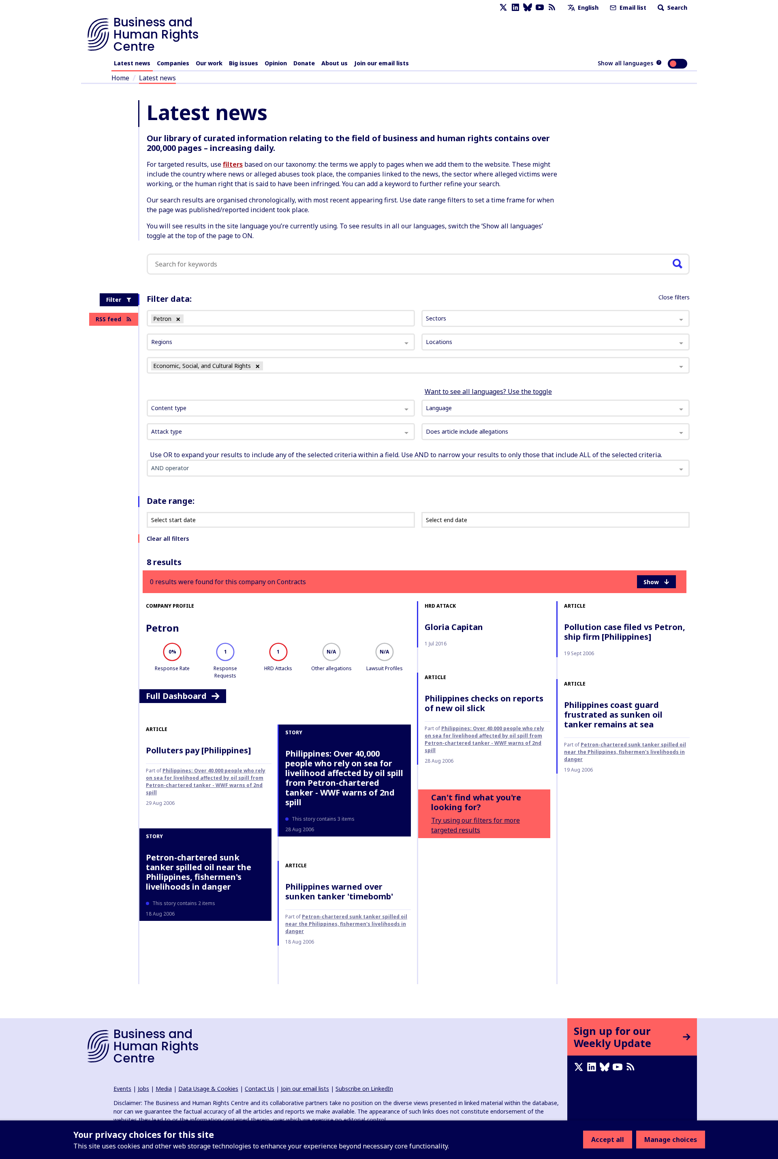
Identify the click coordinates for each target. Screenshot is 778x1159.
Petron (162, 627)
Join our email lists (381, 63)
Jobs (143, 1088)
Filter (113, 299)
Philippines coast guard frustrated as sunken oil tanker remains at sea (613, 714)
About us (334, 63)
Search (676, 7)
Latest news (132, 63)
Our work (209, 63)
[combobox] (281, 408)
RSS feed (108, 319)
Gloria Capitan (454, 626)
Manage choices (670, 1139)
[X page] (503, 7)
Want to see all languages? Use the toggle (488, 391)
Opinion (276, 63)
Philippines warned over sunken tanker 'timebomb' (339, 891)
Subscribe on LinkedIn (364, 1088)
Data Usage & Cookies (208, 1088)
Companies (173, 63)
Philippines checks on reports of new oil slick (484, 703)
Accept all (607, 1139)
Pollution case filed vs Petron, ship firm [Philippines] (624, 631)
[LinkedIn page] (515, 7)
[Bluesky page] (527, 7)
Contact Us (259, 1088)
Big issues (243, 63)
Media (164, 1088)
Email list (632, 7)
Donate (304, 63)
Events (122, 1088)
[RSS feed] (552, 7)
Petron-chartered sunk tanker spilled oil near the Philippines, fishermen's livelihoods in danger (625, 752)
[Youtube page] (540, 7)
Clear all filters (168, 538)
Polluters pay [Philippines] (198, 750)
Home (120, 77)
